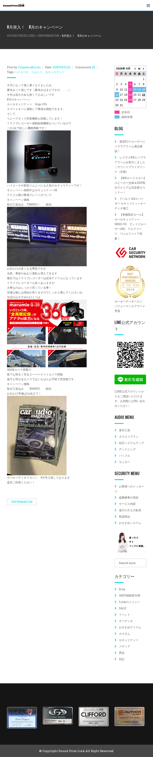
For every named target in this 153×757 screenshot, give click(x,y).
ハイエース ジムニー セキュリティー (40, 72)
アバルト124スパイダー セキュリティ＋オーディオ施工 (130, 203)
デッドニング (127, 449)
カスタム (124, 633)
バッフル (124, 455)
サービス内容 (127, 504)
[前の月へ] (134, 68)
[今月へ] (139, 68)
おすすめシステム (130, 523)
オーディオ (126, 621)
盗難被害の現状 (128, 497)
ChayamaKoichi (29, 67)
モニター (124, 462)
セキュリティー (128, 640)
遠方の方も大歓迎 (130, 510)
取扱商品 (124, 516)
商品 (122, 653)
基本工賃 (124, 430)
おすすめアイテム (130, 627)
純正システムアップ (131, 443)
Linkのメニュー (129, 602)
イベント (124, 614)
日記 (122, 659)
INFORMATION (21, 502)
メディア (124, 646)
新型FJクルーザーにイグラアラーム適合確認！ (130, 146)
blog (122, 589)
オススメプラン (128, 436)
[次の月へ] (143, 68)
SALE (122, 608)
